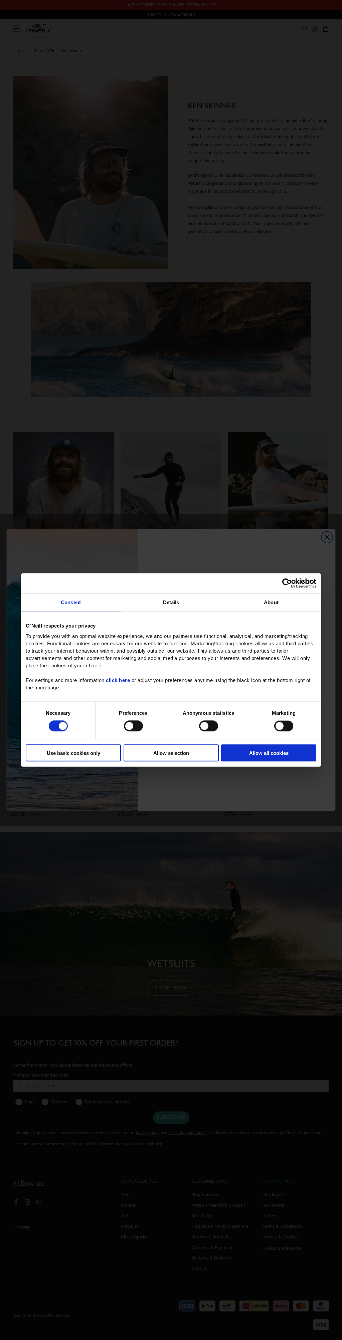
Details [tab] (171, 602)
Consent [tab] (71, 602)
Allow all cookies (269, 753)
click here (118, 680)
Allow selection (171, 753)
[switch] (133, 726)
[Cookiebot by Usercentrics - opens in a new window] (287, 583)
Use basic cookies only (73, 753)
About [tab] (271, 602)
